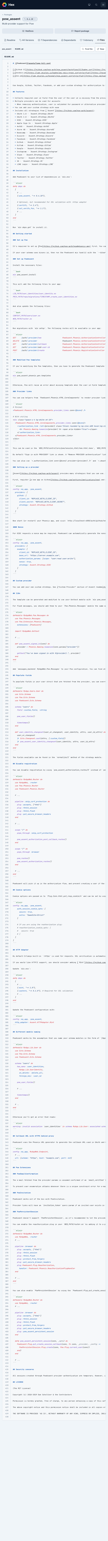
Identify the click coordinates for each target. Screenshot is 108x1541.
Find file (89, 49)
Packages (8, 15)
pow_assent (11, 19)
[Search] (96, 5)
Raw (102, 49)
